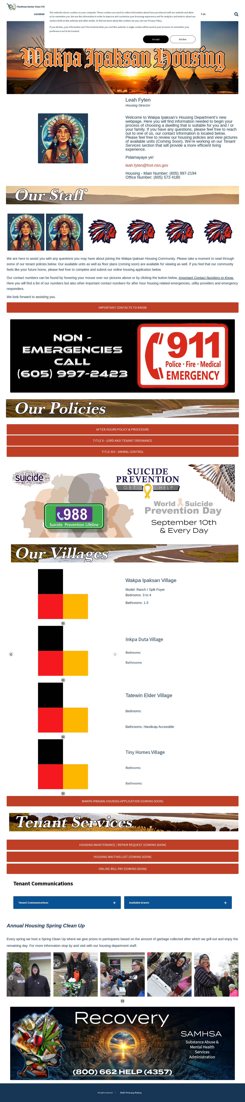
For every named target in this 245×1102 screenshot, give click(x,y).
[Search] (236, 13)
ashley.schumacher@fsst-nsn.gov (29, 231)
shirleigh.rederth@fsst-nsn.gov (67, 234)
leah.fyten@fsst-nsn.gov (147, 165)
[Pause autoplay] (63, 623)
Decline (182, 39)
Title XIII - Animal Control (123, 452)
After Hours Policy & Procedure (122, 429)
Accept (156, 39)
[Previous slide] (11, 654)
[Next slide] (115, 654)
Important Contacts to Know (122, 307)
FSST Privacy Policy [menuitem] (131, 1092)
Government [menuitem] (41, 14)
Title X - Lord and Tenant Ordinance (122, 440)
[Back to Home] (27, 6)
